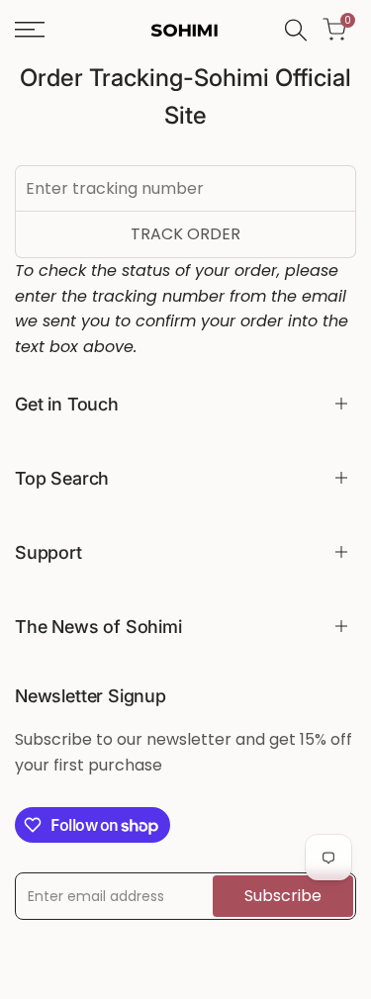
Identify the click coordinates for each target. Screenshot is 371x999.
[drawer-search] (296, 30)
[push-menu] (30, 29)
